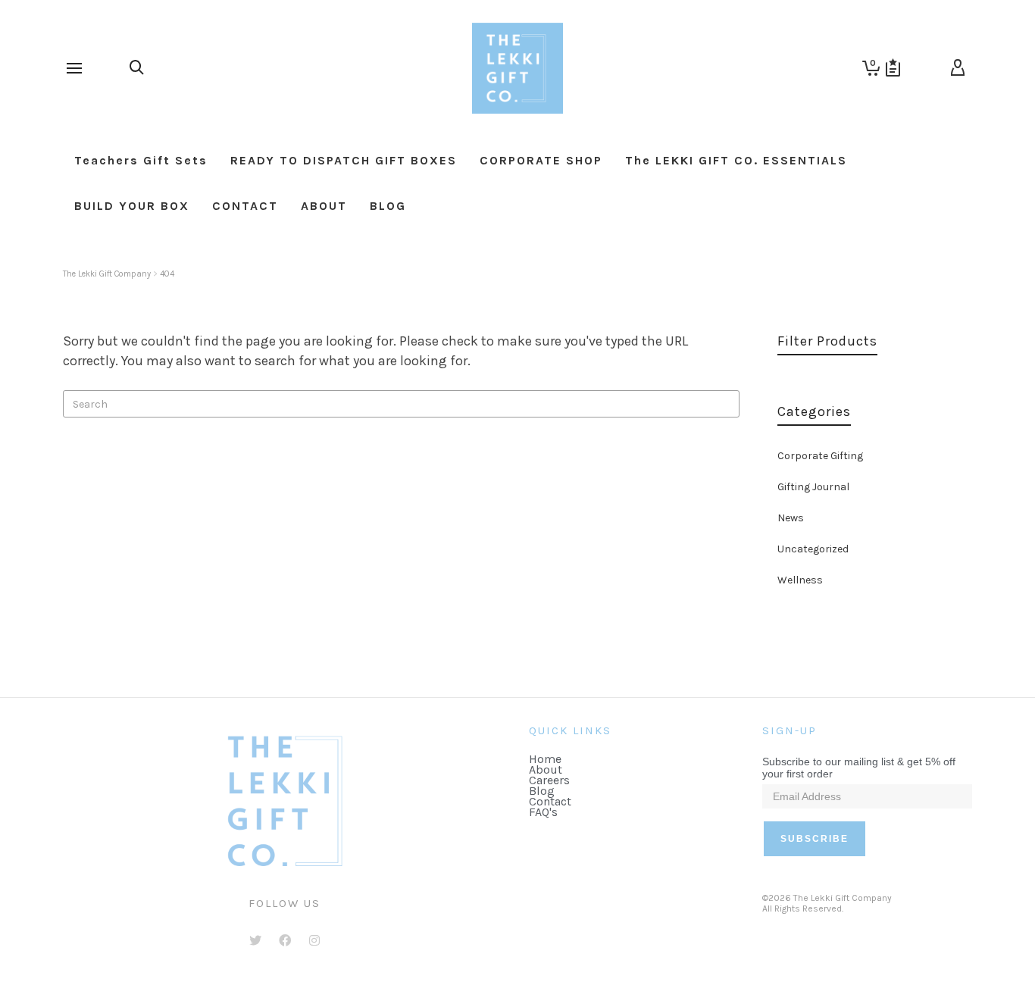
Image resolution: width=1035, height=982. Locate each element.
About (545, 769)
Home (545, 759)
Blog (542, 790)
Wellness (800, 580)
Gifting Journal (813, 486)
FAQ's (543, 812)
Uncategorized (813, 549)
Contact (550, 801)
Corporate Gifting (820, 455)
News (790, 517)
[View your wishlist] (893, 68)
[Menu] (74, 69)
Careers (549, 780)
